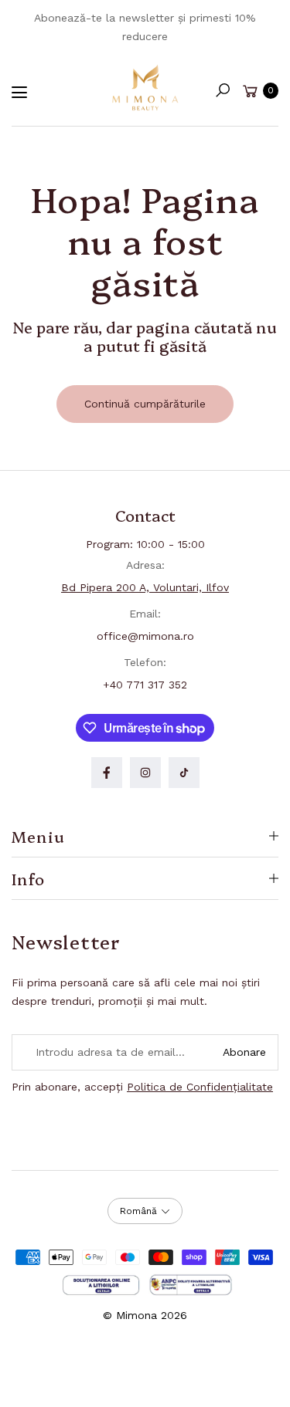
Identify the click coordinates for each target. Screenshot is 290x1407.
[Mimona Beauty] (145, 87)
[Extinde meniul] (19, 92)
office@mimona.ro (145, 636)
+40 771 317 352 (145, 684)
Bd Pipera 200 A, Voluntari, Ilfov (145, 587)
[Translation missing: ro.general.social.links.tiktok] (184, 772)
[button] (223, 90)
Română (138, 1211)
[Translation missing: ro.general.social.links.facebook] (106, 772)
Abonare (244, 1052)
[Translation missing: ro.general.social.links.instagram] (145, 772)
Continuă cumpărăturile (145, 403)
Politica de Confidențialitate (200, 1087)
